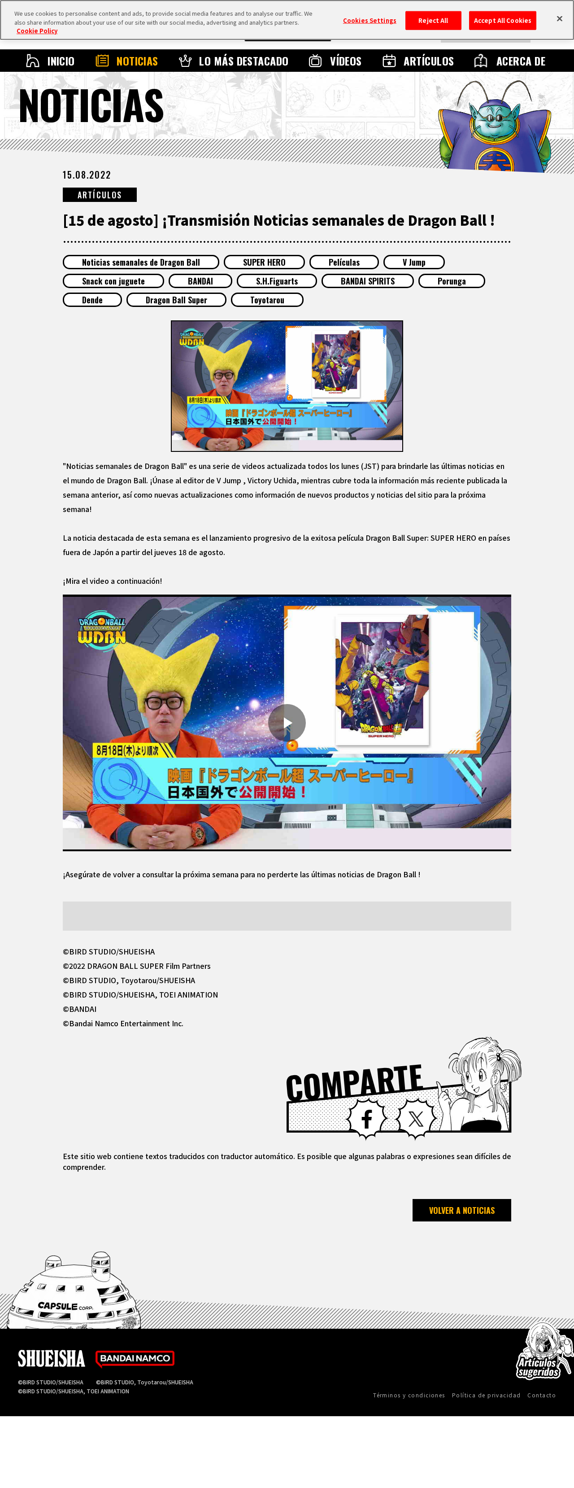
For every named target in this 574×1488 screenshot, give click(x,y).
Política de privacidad (486, 1395)
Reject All (433, 20)
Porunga (452, 281)
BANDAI (200, 281)
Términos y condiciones (409, 1395)
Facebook (366, 1119)
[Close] (560, 19)
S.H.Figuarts (277, 281)
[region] (287, 20)
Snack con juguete (113, 281)
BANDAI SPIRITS (368, 281)
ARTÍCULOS (429, 61)
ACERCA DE (520, 61)
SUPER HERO (264, 262)
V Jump (414, 262)
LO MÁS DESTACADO (244, 61)
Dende (92, 300)
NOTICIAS (137, 61)
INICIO (61, 61)
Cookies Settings (369, 20)
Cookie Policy (37, 30)
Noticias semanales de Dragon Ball (141, 262)
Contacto (541, 1395)
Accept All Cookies (502, 20)
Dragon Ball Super (176, 300)
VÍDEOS (346, 61)
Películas (344, 262)
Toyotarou (267, 300)
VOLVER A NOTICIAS (462, 1210)
